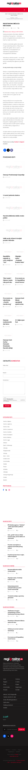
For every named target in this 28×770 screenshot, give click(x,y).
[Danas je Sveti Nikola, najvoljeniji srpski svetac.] (20, 293)
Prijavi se (21, 729)
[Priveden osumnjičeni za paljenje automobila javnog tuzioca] (5, 546)
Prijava (17, 684)
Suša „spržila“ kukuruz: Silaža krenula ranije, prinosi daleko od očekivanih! (16, 536)
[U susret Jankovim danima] (14, 187)
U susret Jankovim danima (11, 195)
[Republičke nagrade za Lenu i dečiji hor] (8, 252)
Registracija (18, 687)
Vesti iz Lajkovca (7, 424)
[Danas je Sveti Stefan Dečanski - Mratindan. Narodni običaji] (8, 335)
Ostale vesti (6, 458)
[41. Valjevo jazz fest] (20, 315)
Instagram (21, 142)
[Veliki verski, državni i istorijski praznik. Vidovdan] (14, 230)
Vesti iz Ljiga (6, 440)
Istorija (5, 453)
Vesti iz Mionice (7, 437)
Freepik (16, 754)
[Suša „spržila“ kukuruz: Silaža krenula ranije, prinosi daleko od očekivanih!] (5, 536)
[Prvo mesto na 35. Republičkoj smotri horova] (20, 274)
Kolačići (5, 707)
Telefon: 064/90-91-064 (9, 697)
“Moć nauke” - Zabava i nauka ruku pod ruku (7, 280)
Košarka (5, 469)
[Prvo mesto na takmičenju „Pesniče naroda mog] (8, 293)
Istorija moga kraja (8, 474)
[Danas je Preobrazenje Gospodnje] (14, 167)
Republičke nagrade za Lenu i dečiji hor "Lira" (8, 259)
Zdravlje (5, 448)
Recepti (5, 689)
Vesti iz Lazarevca (8, 429)
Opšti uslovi (6, 702)
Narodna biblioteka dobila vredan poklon (15, 570)
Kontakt (17, 689)
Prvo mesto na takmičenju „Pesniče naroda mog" (7, 301)
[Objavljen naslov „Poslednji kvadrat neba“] (20, 252)
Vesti (16, 18)
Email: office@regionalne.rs (10, 699)
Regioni (5, 681)
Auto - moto (6, 456)
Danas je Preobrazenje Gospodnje (13, 175)
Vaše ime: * (6, 365)
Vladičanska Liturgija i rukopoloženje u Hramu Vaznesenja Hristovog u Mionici (16, 612)
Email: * (5, 372)
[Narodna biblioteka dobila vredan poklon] (14, 208)
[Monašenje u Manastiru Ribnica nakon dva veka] (5, 621)
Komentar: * (6, 380)
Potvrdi (7, 405)
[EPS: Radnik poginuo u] (5, 526)
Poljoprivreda (6, 450)
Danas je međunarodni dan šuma (7, 322)
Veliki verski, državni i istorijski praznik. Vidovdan (12, 239)
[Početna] (14, 3)
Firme (4, 684)
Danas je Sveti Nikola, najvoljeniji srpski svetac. (19, 301)
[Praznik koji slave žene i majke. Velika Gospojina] (5, 556)
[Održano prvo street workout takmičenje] (5, 630)
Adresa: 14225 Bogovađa (9, 694)
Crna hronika (6, 461)
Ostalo (5, 477)
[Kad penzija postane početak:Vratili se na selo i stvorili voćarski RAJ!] (5, 587)
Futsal (4, 466)
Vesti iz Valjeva (7, 421)
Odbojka (5, 472)
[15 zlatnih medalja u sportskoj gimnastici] (5, 597)
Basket (5, 480)
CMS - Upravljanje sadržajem (14, 762)
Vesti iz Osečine (7, 432)
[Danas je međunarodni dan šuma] (8, 315)
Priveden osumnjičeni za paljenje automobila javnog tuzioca (15, 546)
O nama (17, 681)
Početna (12, 18)
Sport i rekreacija (7, 445)
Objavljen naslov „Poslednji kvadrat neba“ (19, 259)
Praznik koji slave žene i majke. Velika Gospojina (16, 555)
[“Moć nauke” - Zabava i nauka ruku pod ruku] (8, 274)
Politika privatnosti (8, 705)
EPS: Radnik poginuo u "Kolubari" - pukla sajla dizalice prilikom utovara (16, 526)
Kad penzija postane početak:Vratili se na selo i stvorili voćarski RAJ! (14, 587)
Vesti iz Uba (6, 426)
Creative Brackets (20, 760)
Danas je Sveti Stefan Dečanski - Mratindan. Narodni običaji (7, 344)
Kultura (14, 28)
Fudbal (5, 464)
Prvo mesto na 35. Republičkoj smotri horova (19, 280)
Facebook (16, 142)
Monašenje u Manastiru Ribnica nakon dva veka (16, 621)
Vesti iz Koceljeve (7, 434)
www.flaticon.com (14, 756)
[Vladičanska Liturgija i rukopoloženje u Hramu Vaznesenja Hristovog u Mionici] (5, 612)
